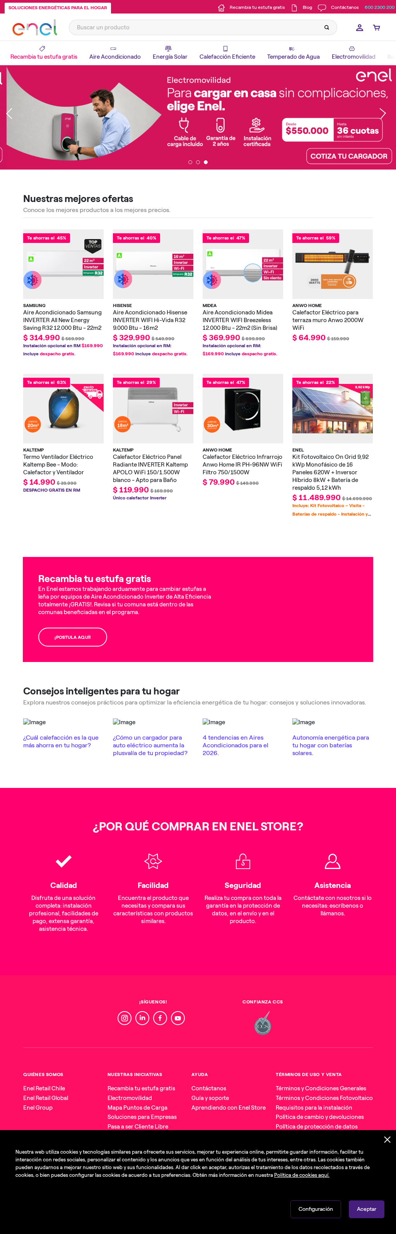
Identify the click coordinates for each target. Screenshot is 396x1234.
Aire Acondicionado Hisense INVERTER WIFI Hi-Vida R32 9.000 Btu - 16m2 (150, 320)
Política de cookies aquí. (301, 1175)
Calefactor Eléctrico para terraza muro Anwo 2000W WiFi (328, 320)
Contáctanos (208, 1088)
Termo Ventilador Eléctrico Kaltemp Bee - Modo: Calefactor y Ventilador (58, 464)
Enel (298, 450)
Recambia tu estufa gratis (141, 1088)
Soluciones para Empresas (142, 1116)
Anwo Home (307, 305)
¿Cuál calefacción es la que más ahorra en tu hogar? (61, 741)
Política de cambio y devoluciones (320, 1116)
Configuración (316, 1209)
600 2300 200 (379, 7)
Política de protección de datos (317, 1126)
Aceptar (366, 1209)
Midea (210, 305)
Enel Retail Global (45, 1098)
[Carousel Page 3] (206, 162)
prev (11, 117)
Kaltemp (33, 450)
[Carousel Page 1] (190, 162)
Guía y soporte (210, 1098)
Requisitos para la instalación (314, 1107)
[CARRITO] (374, 27)
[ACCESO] (357, 27)
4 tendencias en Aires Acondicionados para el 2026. (235, 745)
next (380, 117)
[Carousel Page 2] (198, 162)
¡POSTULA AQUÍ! (73, 637)
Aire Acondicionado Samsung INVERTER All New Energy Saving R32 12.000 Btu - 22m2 (62, 320)
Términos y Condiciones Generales (321, 1088)
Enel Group (38, 1107)
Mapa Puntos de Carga (137, 1107)
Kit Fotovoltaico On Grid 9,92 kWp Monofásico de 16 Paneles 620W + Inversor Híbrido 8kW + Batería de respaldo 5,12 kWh (330, 472)
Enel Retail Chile (44, 1088)
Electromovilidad (130, 1098)
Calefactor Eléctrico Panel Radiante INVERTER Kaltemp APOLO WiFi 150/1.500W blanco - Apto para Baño (150, 468)
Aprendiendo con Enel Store (228, 1107)
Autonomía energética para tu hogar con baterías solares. (330, 745)
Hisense (122, 305)
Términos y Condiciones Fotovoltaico (324, 1098)
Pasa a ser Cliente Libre (138, 1126)
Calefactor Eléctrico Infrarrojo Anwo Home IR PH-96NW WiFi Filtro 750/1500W (242, 464)
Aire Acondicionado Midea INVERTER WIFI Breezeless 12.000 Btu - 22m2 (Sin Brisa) (240, 320)
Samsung (34, 305)
